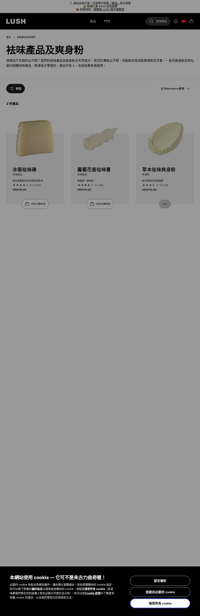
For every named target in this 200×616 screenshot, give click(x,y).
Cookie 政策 (93, 593)
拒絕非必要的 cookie (160, 592)
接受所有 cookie (160, 603)
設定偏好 (160, 581)
